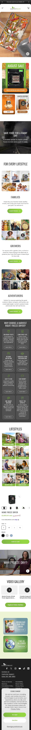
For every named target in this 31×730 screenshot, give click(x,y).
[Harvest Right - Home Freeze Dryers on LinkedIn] (28, 668)
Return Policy (19, 684)
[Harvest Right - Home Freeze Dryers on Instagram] (15, 668)
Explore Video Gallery (15, 605)
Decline (14, 720)
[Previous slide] (3, 137)
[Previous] (2, 2)
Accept (14, 715)
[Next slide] (28, 137)
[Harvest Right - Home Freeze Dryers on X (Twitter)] (11, 668)
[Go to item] (4, 508)
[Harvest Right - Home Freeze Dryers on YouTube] (20, 668)
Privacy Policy (15, 709)
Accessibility (19, 682)
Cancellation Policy (7, 686)
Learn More (9, 347)
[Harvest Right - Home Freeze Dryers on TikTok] (24, 668)
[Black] (3, 535)
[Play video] (15, 563)
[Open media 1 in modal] (19, 496)
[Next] (29, 2)
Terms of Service (7, 682)
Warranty (4, 684)
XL (20, 527)
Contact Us (19, 688)
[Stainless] (7, 535)
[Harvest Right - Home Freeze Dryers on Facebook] (7, 668)
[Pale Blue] (11, 535)
